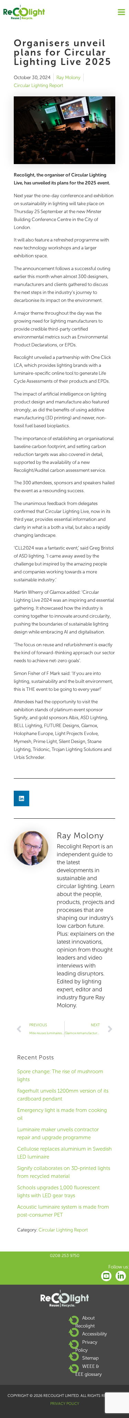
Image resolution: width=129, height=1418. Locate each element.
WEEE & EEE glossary (88, 1370)
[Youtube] (106, 1276)
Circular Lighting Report (38, 85)
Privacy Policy (86, 1346)
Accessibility (94, 1334)
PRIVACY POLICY (64, 1403)
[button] (21, 798)
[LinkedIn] (121, 1276)
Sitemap (90, 1358)
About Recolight (85, 1321)
